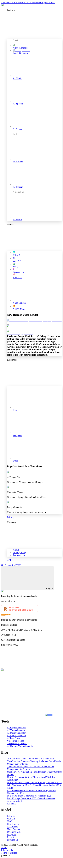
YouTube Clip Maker (17, 743)
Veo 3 (9, 821)
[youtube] (6, 670)
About (4, 847)
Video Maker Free (15, 741)
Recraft (10, 837)
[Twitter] (23, 692)
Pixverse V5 (12, 840)
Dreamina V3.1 (14, 832)
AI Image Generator (16, 727)
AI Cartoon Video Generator (20, 746)
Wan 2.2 (11, 818)
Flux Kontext (13, 824)
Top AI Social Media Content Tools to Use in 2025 (30, 758)
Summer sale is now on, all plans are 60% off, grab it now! (28, 2)
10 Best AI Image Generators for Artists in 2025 (29, 795)
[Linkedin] (23, 715)
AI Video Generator (16, 730)
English (49, 588)
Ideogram (11, 834)
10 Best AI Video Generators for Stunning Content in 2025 (34, 782)
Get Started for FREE (11, 565)
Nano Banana (13, 829)
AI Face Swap (13, 738)
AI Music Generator (16, 733)
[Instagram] (33, 670)
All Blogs (11, 803)
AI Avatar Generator (16, 735)
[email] (48, 715)
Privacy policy (8, 850)
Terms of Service (9, 853)
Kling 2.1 (11, 816)
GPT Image (12, 826)
